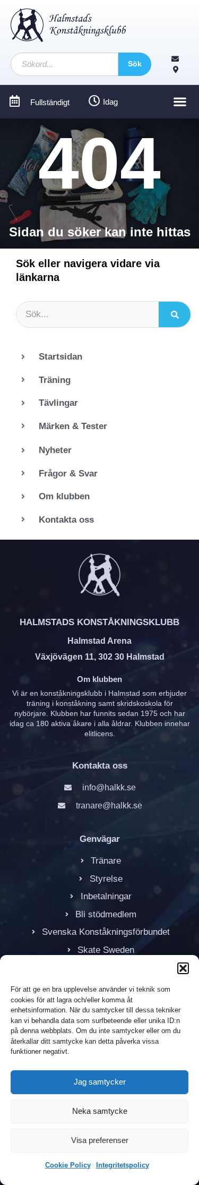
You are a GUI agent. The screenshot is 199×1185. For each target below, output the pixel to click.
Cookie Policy (68, 1165)
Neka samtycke (99, 1110)
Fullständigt (50, 102)
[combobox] (64, 64)
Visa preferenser (99, 1140)
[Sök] (175, 314)
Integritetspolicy (122, 1165)
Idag (110, 101)
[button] (183, 968)
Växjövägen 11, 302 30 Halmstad (100, 656)
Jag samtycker (100, 1081)
